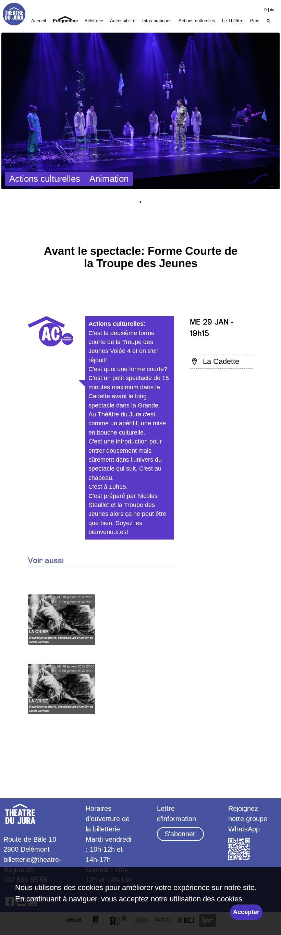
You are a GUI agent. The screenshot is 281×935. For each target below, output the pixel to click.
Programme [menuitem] (65, 20)
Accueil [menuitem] (38, 20)
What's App (239, 849)
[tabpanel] (140, 111)
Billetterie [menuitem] (94, 20)
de (272, 10)
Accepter (246, 912)
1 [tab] (140, 202)
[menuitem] (268, 20)
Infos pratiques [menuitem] (157, 20)
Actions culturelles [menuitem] (197, 20)
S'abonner (179, 834)
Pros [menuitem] (254, 20)
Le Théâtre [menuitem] (232, 20)
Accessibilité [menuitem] (122, 20)
